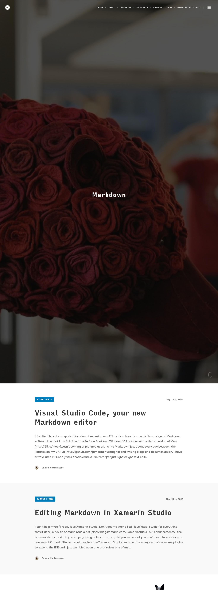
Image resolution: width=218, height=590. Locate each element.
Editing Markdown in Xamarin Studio (103, 513)
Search (157, 7)
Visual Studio (44, 399)
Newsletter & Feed (188, 7)
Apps (169, 7)
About (112, 7)
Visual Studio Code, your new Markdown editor (90, 418)
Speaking (126, 7)
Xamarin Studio (45, 499)
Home (100, 7)
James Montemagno (52, 467)
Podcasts (142, 7)
